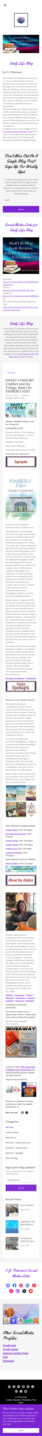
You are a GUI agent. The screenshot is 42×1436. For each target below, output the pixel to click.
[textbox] (21, 200)
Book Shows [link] (11, 1137)
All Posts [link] (9, 1127)
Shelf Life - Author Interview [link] (18, 1142)
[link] (21, 20)
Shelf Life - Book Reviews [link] (16, 1148)
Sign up (21, 209)
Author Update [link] (12, 1132)
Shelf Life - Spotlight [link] (14, 1153)
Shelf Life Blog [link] (12, 1158)
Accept (20, 1430)
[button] (5, 5)
